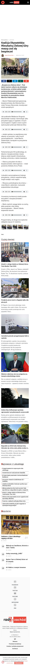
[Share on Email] (26, 81)
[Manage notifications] (3, 662)
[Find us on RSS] (15, 605)
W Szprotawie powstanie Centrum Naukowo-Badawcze (15, 476)
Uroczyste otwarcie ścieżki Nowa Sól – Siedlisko (13, 480)
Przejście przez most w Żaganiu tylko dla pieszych (14, 301)
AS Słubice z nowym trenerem (16, 567)
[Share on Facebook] (3, 81)
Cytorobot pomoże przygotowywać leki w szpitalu (15, 337)
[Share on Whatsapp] (20, 81)
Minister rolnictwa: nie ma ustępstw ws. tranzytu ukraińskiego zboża (14, 375)
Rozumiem (19, 663)
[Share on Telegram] (15, 81)
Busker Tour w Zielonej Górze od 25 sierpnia (16, 560)
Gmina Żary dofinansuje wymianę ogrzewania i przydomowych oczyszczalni (15, 411)
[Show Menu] (28, 2)
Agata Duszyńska (9, 55)
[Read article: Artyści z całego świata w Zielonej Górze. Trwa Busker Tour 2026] (15, 252)
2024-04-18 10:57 (20, 55)
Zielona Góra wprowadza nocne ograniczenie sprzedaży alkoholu (15, 497)
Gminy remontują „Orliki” (14, 553)
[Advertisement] (15, 21)
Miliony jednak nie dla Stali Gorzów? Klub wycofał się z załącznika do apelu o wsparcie (15, 489)
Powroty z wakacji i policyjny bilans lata (13, 501)
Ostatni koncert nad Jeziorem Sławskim (13, 472)
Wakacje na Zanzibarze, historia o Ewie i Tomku (17, 547)
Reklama (15, 641)
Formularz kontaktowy (15, 644)
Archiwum (15, 648)
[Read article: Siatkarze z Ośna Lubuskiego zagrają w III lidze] (15, 524)
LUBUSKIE (11, 39)
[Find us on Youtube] (15, 593)
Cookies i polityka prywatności (15, 646)
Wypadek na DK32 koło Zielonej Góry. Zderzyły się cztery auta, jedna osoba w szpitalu (14, 447)
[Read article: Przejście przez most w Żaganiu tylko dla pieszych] (15, 288)
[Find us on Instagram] (15, 599)
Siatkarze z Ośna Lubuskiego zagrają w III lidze (10, 537)
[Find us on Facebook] (15, 581)
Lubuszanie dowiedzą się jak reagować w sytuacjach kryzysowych (14, 504)
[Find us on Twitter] (15, 587)
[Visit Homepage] (16, 2)
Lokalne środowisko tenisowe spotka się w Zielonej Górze (14, 484)
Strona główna (4, 39)
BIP (15, 639)
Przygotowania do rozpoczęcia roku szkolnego (12, 469)
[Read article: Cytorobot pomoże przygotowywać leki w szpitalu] (15, 324)
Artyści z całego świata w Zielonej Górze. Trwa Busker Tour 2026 (14, 265)
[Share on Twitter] (9, 81)
